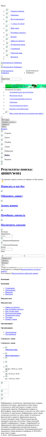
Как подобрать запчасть (14, 309)
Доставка (8, 317)
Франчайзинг (10, 290)
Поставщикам (10, 334)
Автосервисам (10, 332)
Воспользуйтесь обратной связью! (25, 273)
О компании (10, 288)
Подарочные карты (12, 315)
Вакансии (9, 292)
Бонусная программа (13, 313)
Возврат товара (11, 319)
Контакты (9, 294)
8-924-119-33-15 (11, 360)
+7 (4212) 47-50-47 (12, 364)
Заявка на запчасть (12, 307)
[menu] (33, 72)
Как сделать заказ (12, 311)
